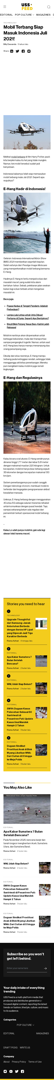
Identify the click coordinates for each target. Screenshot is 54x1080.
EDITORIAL (9, 1033)
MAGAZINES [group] (43, 14)
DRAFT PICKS (10, 1047)
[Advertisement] (27, 87)
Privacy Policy (19, 1061)
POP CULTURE (23, 14)
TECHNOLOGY (10, 23)
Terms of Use (35, 1061)
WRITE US (25, 1047)
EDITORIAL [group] (6, 14)
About (6, 1061)
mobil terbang (18, 156)
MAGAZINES (42, 1033)
